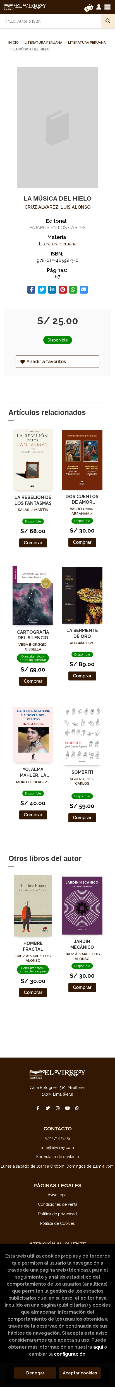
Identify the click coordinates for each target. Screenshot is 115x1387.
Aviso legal (58, 1195)
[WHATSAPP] (77, 1108)
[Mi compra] (90, 7)
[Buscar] (108, 21)
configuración (69, 1354)
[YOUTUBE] (67, 1108)
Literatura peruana (44, 43)
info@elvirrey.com (57, 1147)
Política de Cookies (57, 1223)
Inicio (13, 43)
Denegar (35, 1373)
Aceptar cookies (80, 1373)
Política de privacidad (57, 1214)
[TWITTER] (48, 1108)
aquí (98, 1347)
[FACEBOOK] (38, 1108)
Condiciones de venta (57, 1204)
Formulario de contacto (57, 1156)
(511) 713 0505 (57, 1138)
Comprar (33, 542)
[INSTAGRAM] (57, 1108)
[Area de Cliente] (98, 7)
